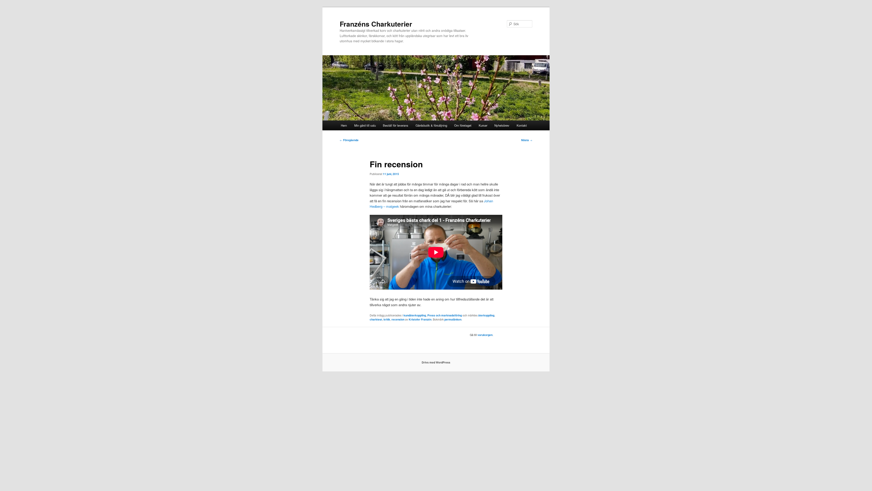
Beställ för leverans (395, 125)
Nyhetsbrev (501, 125)
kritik (387, 319)
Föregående (349, 140)
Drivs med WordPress (436, 362)
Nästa (526, 140)
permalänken (452, 319)
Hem (344, 125)
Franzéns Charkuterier (376, 24)
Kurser (483, 125)
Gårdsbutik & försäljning (431, 125)
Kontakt (522, 125)
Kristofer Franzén (420, 319)
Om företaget (462, 125)
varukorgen (485, 335)
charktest (376, 319)
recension (397, 319)
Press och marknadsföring (444, 315)
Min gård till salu (365, 125)
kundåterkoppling (415, 315)
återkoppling (486, 315)
